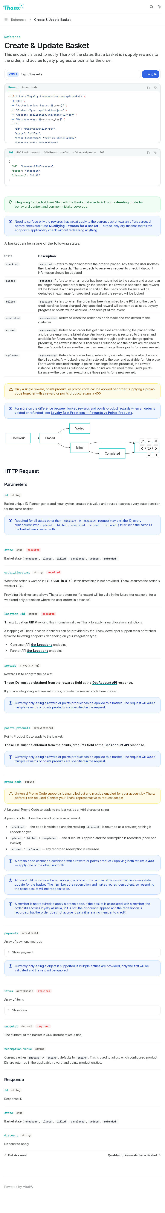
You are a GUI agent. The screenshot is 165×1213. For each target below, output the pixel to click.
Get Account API (104, 682)
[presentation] (82, 117)
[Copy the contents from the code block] (148, 87)
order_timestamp (17, 572)
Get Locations (41, 644)
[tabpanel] (82, 117)
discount (11, 1135)
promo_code (12, 781)
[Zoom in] (156, 442)
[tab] (13, 87)
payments (11, 933)
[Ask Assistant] (155, 87)
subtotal (11, 1026)
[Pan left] (142, 448)
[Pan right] (156, 448)
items (8, 991)
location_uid (14, 614)
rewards (10, 665)
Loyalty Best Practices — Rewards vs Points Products (91, 412)
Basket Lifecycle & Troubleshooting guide (106, 202)
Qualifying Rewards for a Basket (73, 226)
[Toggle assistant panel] (160, 7)
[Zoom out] (156, 455)
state (8, 550)
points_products (17, 728)
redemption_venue (18, 1049)
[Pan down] (149, 455)
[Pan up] (149, 442)
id (6, 495)
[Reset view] (149, 448)
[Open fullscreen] (142, 442)
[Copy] (136, 74)
